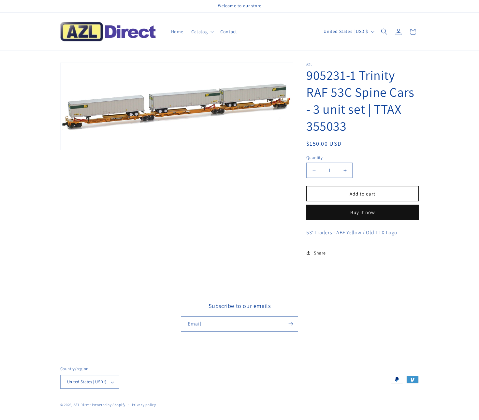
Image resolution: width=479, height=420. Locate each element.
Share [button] (320, 253)
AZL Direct (82, 405)
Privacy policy (144, 404)
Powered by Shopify (108, 405)
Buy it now (362, 212)
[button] (201, 31)
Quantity (314, 157)
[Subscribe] (290, 323)
